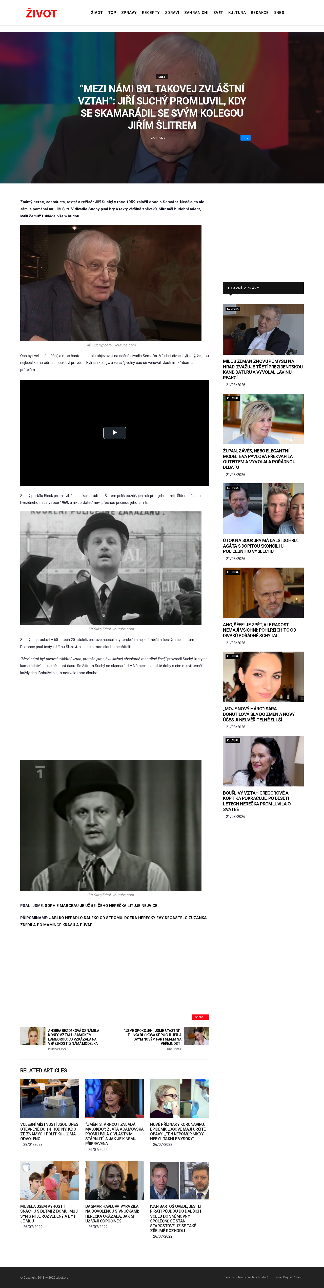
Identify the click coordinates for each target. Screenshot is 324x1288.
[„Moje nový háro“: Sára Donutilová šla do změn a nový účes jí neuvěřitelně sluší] (263, 677)
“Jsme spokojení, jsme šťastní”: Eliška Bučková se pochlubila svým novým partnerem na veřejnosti (152, 1039)
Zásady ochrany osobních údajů (245, 1277)
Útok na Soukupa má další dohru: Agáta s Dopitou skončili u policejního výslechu (260, 546)
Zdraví (172, 12)
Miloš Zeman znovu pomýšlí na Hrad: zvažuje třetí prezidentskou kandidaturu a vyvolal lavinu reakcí (262, 369)
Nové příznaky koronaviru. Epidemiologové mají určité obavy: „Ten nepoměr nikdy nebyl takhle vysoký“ (178, 1131)
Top (112, 12)
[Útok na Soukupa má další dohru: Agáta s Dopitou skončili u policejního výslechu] (263, 508)
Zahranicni (196, 12)
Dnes (279, 12)
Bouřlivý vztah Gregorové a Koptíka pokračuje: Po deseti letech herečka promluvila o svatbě (257, 801)
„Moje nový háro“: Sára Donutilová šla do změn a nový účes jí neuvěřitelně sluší (259, 714)
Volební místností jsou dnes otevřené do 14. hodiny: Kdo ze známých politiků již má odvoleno (49, 1131)
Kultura (237, 12)
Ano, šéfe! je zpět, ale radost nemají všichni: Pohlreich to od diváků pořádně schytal (259, 630)
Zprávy (129, 12)
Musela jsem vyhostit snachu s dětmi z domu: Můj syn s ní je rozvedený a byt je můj (49, 1213)
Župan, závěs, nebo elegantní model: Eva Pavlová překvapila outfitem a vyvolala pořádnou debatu (259, 459)
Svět (218, 12)
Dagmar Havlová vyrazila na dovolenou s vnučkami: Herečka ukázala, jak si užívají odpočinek (112, 1213)
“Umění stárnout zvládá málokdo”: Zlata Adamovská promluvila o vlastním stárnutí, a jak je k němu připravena (114, 1134)
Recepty (151, 12)
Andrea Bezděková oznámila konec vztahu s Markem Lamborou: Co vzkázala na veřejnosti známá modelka (73, 1039)
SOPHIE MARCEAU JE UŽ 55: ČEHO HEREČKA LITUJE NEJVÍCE (101, 905)
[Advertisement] (114, 718)
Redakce (260, 12)
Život (97, 12)
